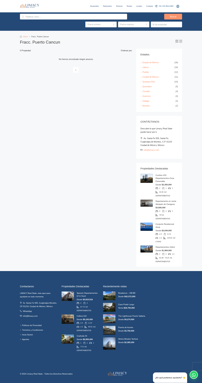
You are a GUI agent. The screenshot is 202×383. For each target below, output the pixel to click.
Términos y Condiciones (32, 330)
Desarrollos (94, 6)
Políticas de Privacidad (32, 325)
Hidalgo (145, 101)
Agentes (25, 339)
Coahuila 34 (82, 336)
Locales (139, 6)
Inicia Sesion (27, 335)
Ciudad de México (150, 77)
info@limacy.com (151, 150)
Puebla (145, 72)
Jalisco (145, 67)
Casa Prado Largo (126, 304)
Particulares (107, 6)
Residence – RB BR (126, 293)
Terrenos (119, 6)
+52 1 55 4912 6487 (166, 6)
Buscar (173, 16)
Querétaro (147, 86)
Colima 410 (82, 316)
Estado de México (150, 62)
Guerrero (146, 96)
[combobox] (101, 24)
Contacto (149, 6)
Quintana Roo (148, 82)
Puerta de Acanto (125, 327)
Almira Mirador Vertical (128, 339)
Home (25, 37)
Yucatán (146, 91)
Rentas (129, 6)
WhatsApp (27, 311)
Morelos (146, 106)
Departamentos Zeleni (165, 247)
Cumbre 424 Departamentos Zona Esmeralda (165, 178)
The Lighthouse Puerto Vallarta (131, 316)
